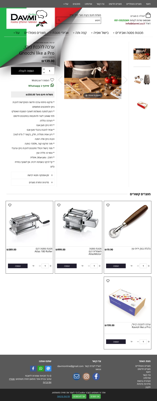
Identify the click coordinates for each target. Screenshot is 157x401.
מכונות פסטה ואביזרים (129, 33)
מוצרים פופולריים (35, 33)
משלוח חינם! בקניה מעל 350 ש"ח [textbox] (85, 15)
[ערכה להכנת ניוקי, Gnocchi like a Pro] (142, 54)
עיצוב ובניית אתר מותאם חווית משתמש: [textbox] (30, 380)
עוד (17, 33)
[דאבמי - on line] (28, 18)
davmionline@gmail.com (70, 366)
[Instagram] (86, 376)
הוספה (116, 266)
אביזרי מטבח (60, 33)
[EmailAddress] (76, 376)
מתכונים (76, 3)
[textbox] (132, 20)
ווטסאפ (98, 369)
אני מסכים (95, 396)
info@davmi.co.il (135, 23)
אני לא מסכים (79, 396)
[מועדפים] (108, 205)
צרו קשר (100, 3)
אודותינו (88, 3)
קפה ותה (81, 33)
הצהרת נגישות (144, 380)
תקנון (148, 387)
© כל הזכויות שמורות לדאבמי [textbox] (38, 375)
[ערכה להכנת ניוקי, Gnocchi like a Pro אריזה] (142, 105)
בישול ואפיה (101, 33)
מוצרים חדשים (115, 3)
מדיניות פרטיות (63, 396)
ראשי (148, 3)
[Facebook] (96, 376)
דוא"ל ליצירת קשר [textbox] (79, 366)
